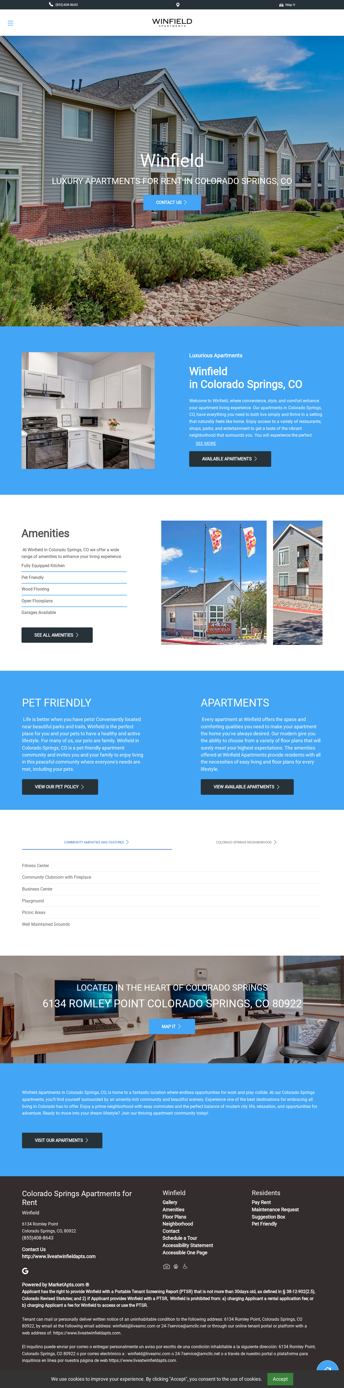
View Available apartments (244, 786)
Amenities (173, 1209)
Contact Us (169, 202)
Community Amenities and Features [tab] (94, 842)
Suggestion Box (268, 1217)
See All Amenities (54, 635)
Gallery (170, 1202)
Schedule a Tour (180, 1238)
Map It (169, 1026)
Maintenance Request (275, 1209)
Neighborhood (178, 1224)
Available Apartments (227, 458)
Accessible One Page (185, 1252)
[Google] (25, 1270)
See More (206, 443)
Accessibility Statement (188, 1245)
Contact (171, 1231)
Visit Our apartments (59, 1140)
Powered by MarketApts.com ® (55, 1284)
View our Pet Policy (57, 786)
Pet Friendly (264, 1224)
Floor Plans (174, 1217)
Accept (280, 1379)
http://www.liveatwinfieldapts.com (59, 1256)
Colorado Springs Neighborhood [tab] (244, 842)
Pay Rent (261, 1202)
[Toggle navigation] (10, 22)
